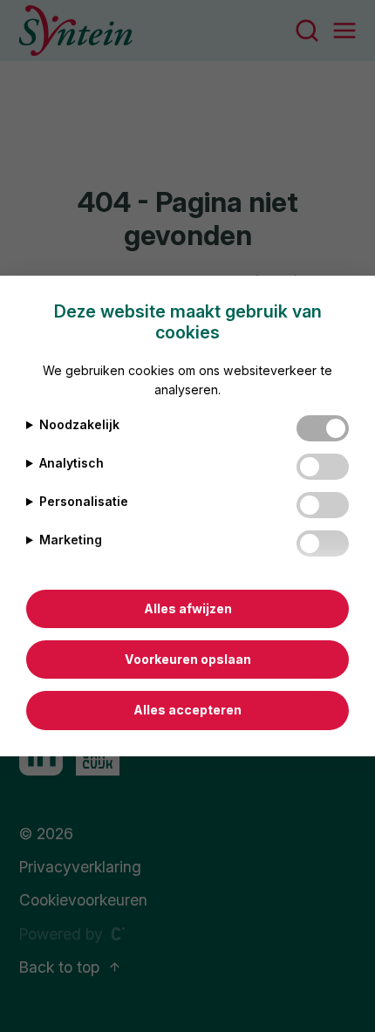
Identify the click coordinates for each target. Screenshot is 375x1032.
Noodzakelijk (79, 424)
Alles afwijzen (188, 608)
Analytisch (71, 462)
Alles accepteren (187, 709)
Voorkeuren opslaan (188, 659)
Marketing (70, 539)
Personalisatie (83, 501)
